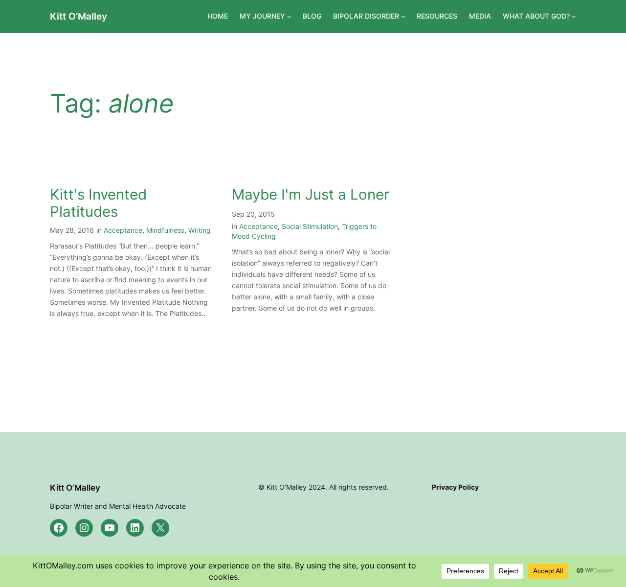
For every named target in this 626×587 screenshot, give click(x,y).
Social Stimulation (310, 226)
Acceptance (123, 230)
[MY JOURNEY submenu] (289, 16)
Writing (199, 230)
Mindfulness (165, 230)
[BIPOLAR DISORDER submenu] (403, 16)
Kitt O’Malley (78, 16)
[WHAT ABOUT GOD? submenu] (574, 16)
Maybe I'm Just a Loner (310, 194)
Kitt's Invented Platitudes (98, 203)
